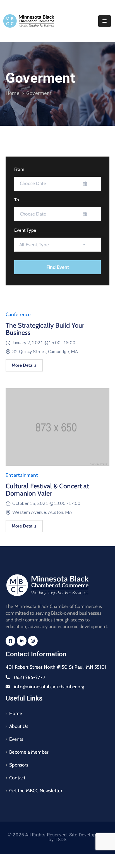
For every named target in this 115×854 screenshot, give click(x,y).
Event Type (25, 230)
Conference (18, 314)
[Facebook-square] (10, 641)
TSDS (60, 839)
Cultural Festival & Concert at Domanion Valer (47, 489)
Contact (17, 777)
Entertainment (22, 475)
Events (16, 739)
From (19, 169)
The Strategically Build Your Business (45, 329)
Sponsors (18, 765)
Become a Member (28, 752)
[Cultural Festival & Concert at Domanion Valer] (57, 429)
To (16, 199)
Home (13, 93)
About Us (18, 726)
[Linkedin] (22, 641)
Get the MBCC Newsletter (35, 790)
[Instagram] (33, 641)
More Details (24, 365)
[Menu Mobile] (104, 21)
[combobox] (57, 245)
